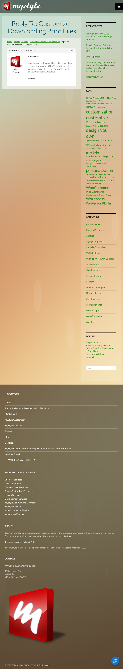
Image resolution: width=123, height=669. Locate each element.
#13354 (71, 50)
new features (91, 166)
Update (102, 181)
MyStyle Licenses (13, 506)
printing (111, 177)
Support (24, 41)
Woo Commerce (95, 191)
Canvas (89, 101)
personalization (99, 170)
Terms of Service (13, 541)
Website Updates (94, 310)
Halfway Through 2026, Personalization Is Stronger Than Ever (99, 36)
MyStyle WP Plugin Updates (100, 258)
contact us (66, 536)
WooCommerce (99, 187)
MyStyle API (11, 414)
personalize (91, 174)
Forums (17, 41)
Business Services (13, 479)
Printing (90, 281)
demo (97, 126)
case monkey (92, 103)
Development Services (16, 498)
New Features (93, 264)
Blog (7, 437)
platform (89, 177)
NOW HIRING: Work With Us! (20, 460)
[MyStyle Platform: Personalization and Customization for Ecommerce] (36, 614)
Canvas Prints (97, 101)
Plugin (96, 177)
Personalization (94, 276)
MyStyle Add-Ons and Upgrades (20, 502)
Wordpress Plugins (14, 514)
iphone (98, 145)
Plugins (103, 177)
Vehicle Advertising (93, 184)
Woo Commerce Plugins (17, 510)
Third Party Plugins (95, 287)
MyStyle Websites (13, 425)
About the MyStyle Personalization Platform (27, 408)
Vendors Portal (12, 454)
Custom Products (97, 122)
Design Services (12, 495)
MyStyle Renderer (95, 253)
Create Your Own (105, 104)
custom (90, 107)
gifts (88, 144)
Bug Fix (104, 97)
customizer (97, 117)
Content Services (13, 483)
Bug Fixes (112, 98)
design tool (104, 125)
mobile (104, 148)
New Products (93, 270)
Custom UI (90, 126)
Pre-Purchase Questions (98, 345)
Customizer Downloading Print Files (45, 41)
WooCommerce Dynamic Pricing (98, 195)
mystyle (92, 152)
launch (107, 144)
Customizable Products (16, 487)
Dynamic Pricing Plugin (95, 141)
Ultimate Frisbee (92, 181)
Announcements (94, 224)
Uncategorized (93, 299)
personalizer (104, 174)
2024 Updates (93, 56)
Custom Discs (101, 107)
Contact (9, 442)
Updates (110, 180)
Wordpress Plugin (98, 203)
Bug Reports (92, 342)
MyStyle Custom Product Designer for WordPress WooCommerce (38, 448)
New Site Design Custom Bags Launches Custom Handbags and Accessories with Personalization (101, 66)
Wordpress (95, 198)
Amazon (96, 98)
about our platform (47, 536)
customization (100, 111)
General (90, 235)
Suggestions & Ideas (95, 354)
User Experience (94, 304)
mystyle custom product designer (99, 158)
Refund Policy (30, 541)
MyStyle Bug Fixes (95, 241)
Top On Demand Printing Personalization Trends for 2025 (99, 48)
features (108, 140)
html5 (93, 145)
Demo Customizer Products (19, 491)
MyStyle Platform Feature (96, 164)
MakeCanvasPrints (93, 148)
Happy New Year (94, 76)
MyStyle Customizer (96, 247)
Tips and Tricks (93, 293)
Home (9, 41)
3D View (89, 98)
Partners (9, 431)
